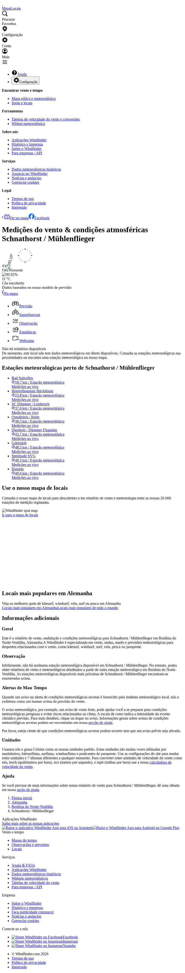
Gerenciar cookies (25, 182)
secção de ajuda (100, 723)
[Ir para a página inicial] (2, 4)
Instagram (70, 941)
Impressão (19, 207)
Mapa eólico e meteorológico (34, 99)
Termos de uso (23, 199)
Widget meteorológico (28, 124)
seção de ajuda (28, 790)
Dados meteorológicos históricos (36, 169)
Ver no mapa (19, 218)
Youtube (69, 946)
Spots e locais (22, 103)
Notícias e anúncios (26, 178)
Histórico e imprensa (27, 144)
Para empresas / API (27, 153)
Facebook (41, 218)
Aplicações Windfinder (29, 140)
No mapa (11, 293)
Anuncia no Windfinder (29, 174)
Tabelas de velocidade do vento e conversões (46, 119)
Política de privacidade (29, 203)
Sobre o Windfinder (26, 149)
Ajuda (22, 74)
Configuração (28, 82)
